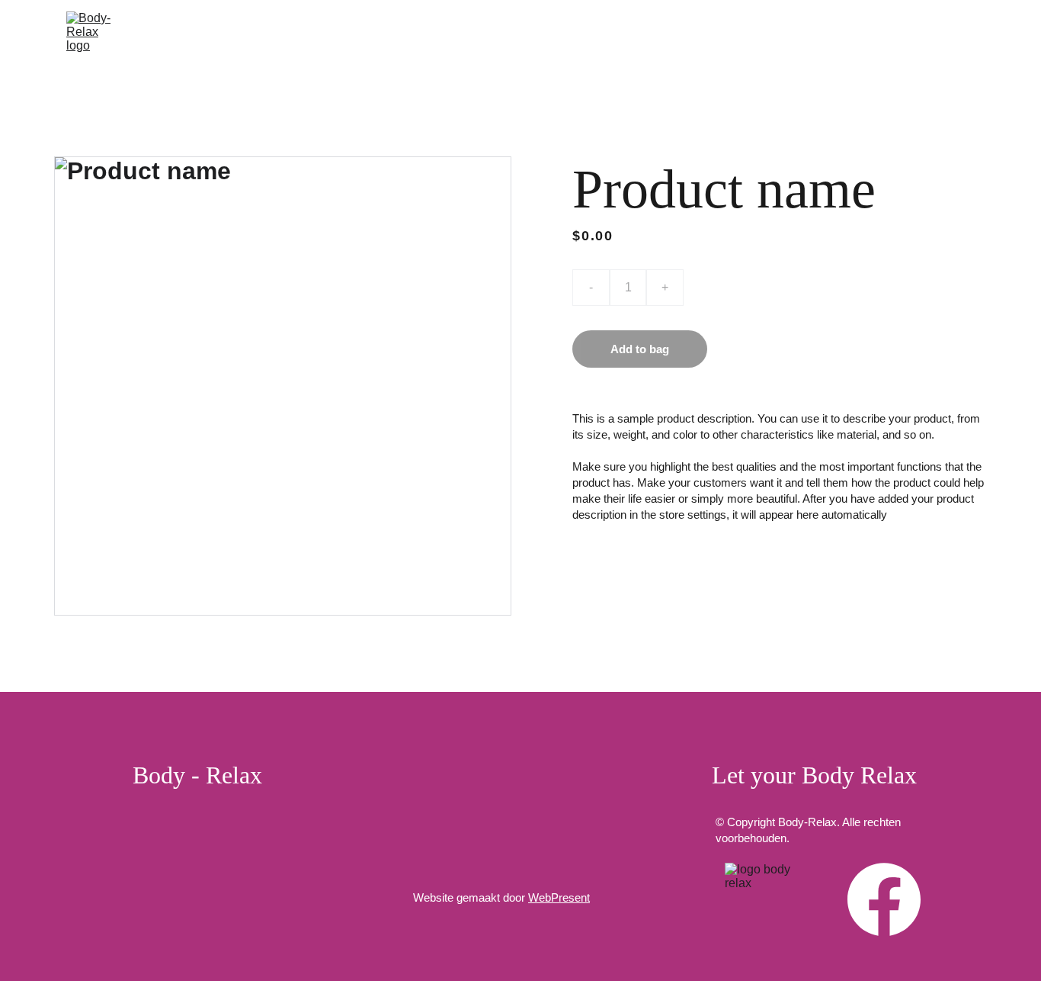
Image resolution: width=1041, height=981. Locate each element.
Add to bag (639, 349)
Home (282, 40)
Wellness (627, 40)
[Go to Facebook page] (884, 899)
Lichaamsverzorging (480, 40)
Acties (792, 40)
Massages (357, 40)
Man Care (714, 40)
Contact (949, 40)
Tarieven (867, 40)
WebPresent (559, 897)
